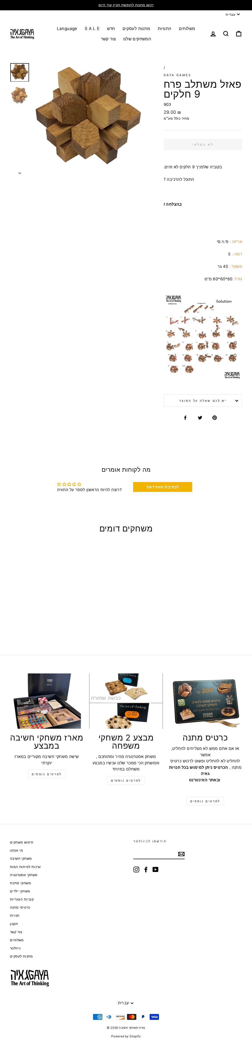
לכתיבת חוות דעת (163, 487)
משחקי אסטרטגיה (24, 875)
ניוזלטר (15, 948)
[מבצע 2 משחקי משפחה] (126, 701)
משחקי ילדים (20, 891)
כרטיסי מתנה (20, 907)
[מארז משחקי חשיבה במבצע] (47, 701)
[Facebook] (146, 869)
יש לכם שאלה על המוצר (202, 400)
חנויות (14, 915)
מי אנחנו (16, 850)
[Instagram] (136, 869)
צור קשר (108, 38)
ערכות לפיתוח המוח (25, 867)
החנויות (165, 28)
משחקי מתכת (20, 883)
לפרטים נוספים (126, 780)
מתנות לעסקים (136, 28)
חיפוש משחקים (21, 842)
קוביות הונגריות (22, 899)
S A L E (92, 28)
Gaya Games (177, 75)
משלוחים (187, 28)
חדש (111, 28)
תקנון (14, 924)
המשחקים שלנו (137, 38)
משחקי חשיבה (21, 858)
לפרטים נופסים (47, 774)
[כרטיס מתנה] (205, 701)
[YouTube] (155, 869)
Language (67, 28)
